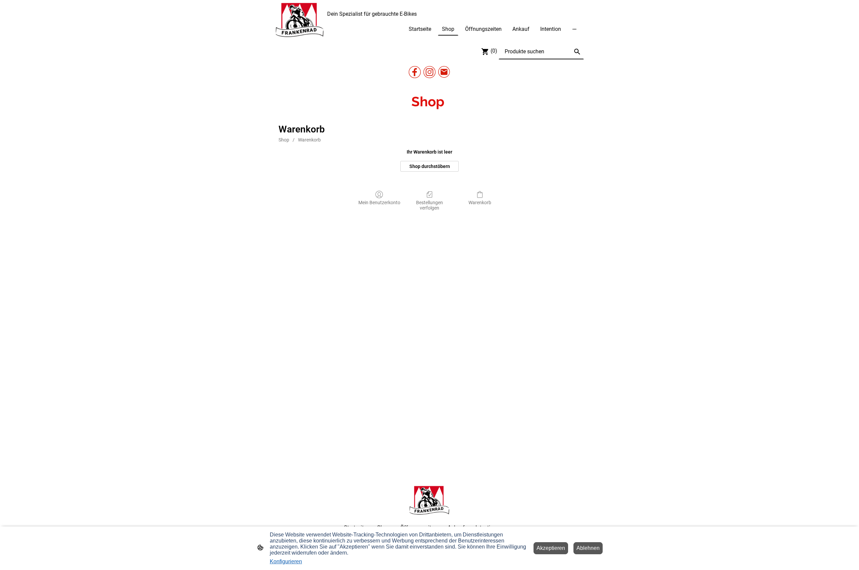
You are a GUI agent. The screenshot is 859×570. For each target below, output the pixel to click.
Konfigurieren (286, 561)
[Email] (444, 72)
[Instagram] (429, 72)
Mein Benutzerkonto (379, 202)
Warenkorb (309, 139)
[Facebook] (415, 72)
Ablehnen (588, 548)
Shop (284, 139)
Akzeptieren (551, 548)
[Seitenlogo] (299, 20)
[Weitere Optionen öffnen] (574, 28)
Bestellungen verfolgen (429, 205)
